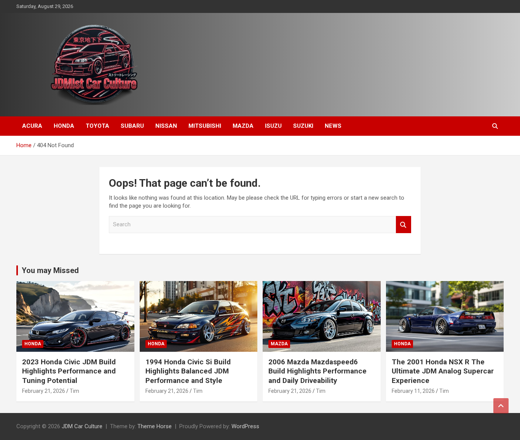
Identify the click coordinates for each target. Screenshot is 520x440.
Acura (32, 125)
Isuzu (273, 125)
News (333, 125)
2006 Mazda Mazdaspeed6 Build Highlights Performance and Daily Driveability (317, 371)
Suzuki (303, 125)
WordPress (245, 426)
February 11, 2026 (413, 391)
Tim (74, 391)
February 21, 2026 (43, 391)
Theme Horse (154, 426)
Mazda (243, 125)
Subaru (132, 125)
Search (403, 224)
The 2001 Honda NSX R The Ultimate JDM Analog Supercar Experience (443, 371)
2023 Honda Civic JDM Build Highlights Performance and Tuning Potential (69, 371)
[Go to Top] (501, 405)
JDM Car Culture (82, 426)
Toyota (97, 125)
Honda (64, 125)
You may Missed (50, 270)
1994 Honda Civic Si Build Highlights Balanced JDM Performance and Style (188, 371)
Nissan (166, 125)
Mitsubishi (204, 125)
